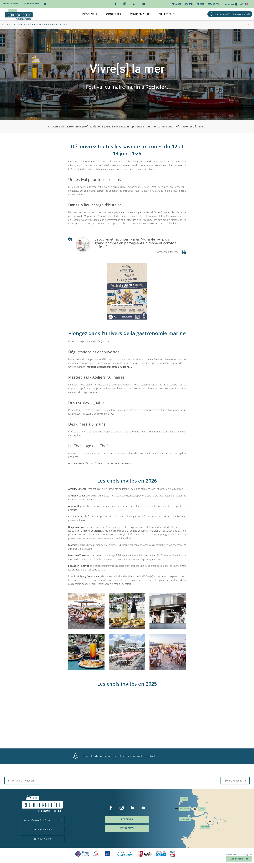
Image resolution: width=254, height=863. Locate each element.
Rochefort (205, 827)
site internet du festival (141, 756)
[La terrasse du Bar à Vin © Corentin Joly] (127, 611)
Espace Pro (214, 4)
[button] (90, 14)
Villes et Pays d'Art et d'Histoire (172, 854)
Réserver (127, 819)
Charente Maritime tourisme (124, 854)
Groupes (189, 4)
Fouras (201, 809)
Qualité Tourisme (96, 854)
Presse (200, 4)
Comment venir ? (42, 829)
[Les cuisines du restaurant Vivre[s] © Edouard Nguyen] (167, 611)
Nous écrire (44, 838)
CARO (161, 854)
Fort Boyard (184, 809)
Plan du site (231, 854)
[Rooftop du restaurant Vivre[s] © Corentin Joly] (86, 652)
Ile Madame (185, 819)
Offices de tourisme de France (82, 854)
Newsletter (127, 828)
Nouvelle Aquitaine (145, 854)
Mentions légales (245, 854)
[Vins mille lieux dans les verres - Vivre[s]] (127, 652)
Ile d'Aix (183, 799)
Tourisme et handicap (107, 854)
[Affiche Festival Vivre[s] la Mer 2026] (127, 291)
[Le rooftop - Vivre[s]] (86, 611)
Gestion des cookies (239, 858)
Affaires (176, 4)
